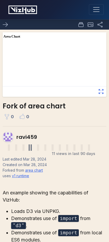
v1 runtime (20, 175)
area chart (34, 170)
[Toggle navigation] (96, 9)
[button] (90, 25)
